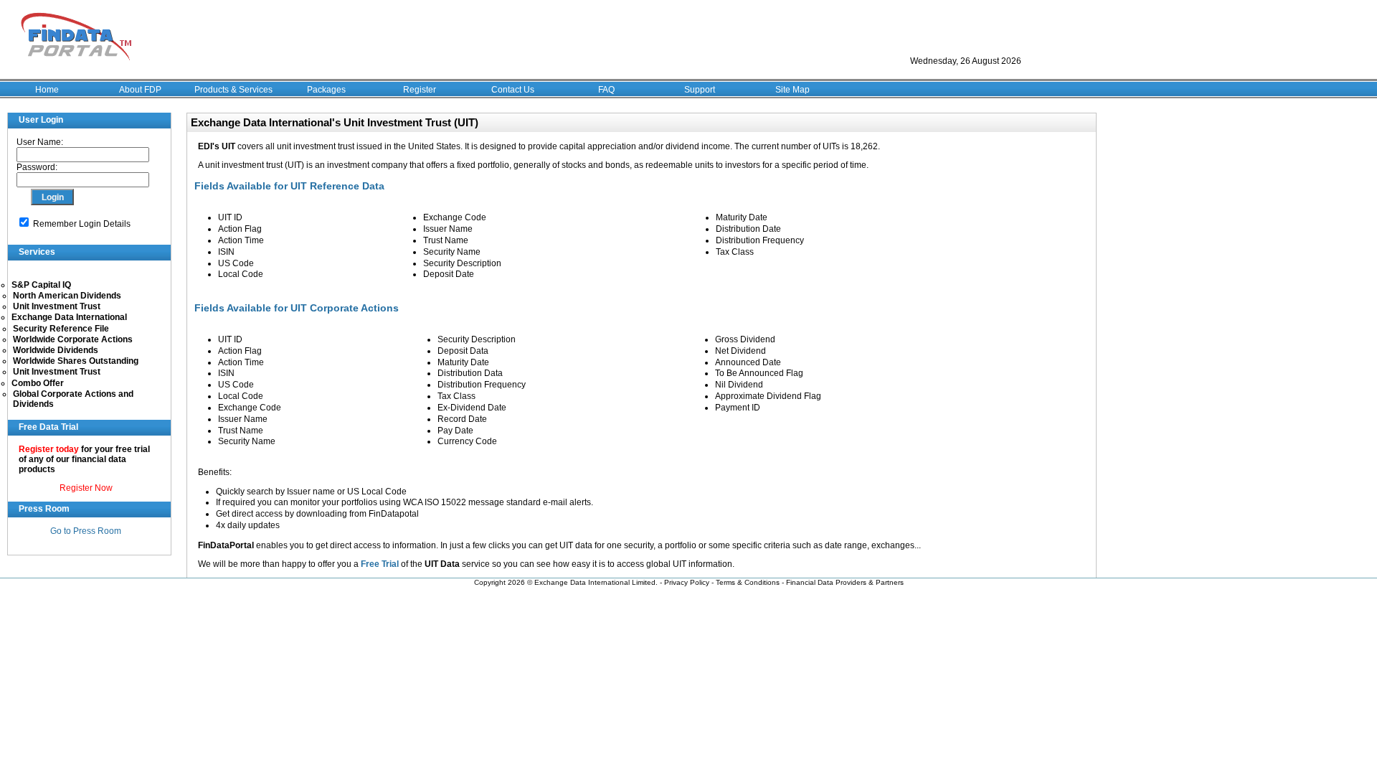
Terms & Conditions (748, 582)
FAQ (606, 90)
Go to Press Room (85, 531)
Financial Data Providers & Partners (845, 582)
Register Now (86, 488)
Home (47, 90)
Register (419, 90)
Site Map (792, 90)
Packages (326, 90)
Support (699, 90)
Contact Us (512, 90)
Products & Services (233, 90)
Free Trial (380, 564)
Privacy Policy (686, 582)
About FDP (140, 90)
